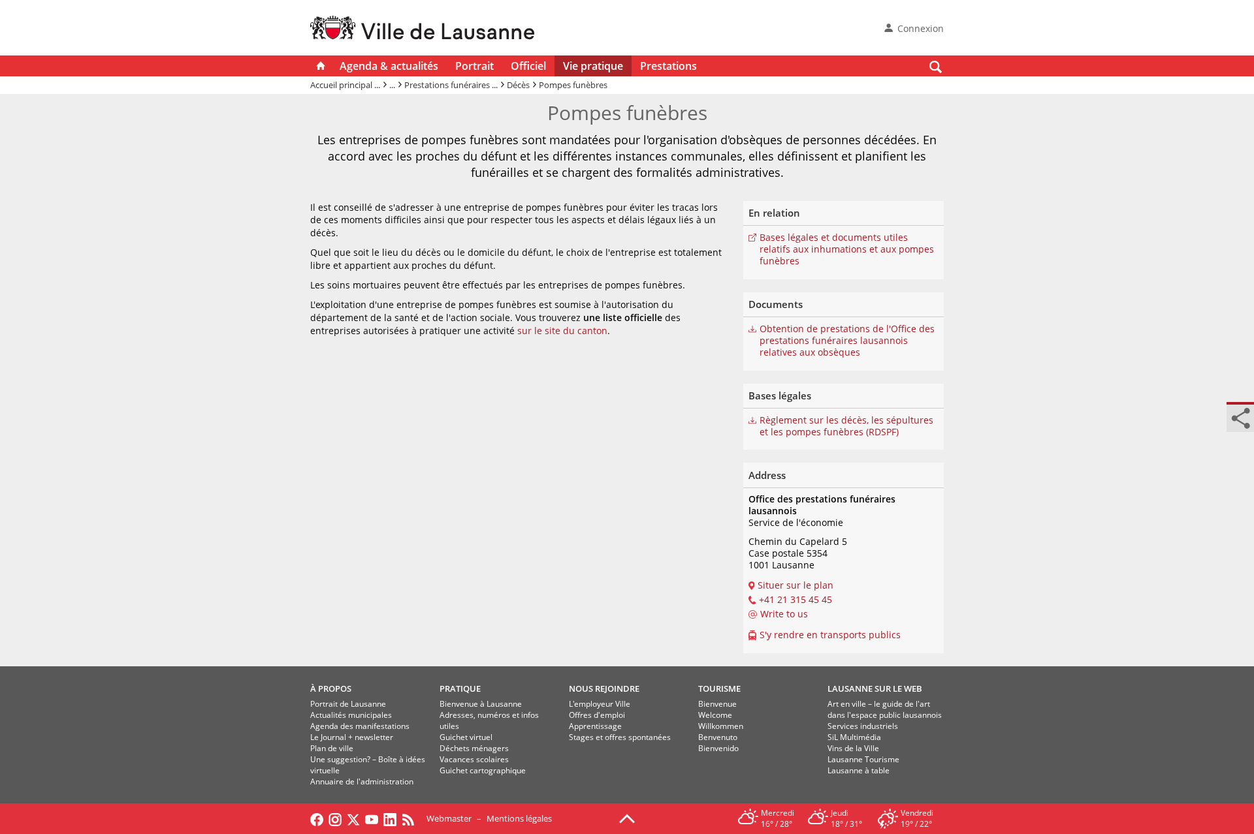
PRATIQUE (460, 688)
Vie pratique (593, 66)
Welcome (715, 714)
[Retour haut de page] (627, 818)
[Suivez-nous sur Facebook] (316, 818)
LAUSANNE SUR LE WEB (875, 688)
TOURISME (719, 688)
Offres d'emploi (597, 714)
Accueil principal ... (345, 85)
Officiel (528, 66)
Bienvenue (717, 703)
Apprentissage (595, 726)
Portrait (474, 66)
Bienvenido (718, 748)
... (392, 85)
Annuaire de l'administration (361, 781)
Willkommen (720, 726)
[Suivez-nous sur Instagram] (335, 818)
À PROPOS (330, 688)
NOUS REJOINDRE (604, 688)
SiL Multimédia (854, 737)
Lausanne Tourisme (863, 759)
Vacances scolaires (474, 759)
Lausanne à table (859, 770)
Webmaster (449, 818)
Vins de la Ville (853, 748)
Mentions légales (519, 818)
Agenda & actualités (389, 66)
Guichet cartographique (483, 770)
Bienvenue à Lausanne (481, 703)
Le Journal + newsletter (351, 737)
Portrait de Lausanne (348, 703)
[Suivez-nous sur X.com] (353, 818)
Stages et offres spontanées (620, 737)
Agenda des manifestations (360, 726)
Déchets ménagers (474, 748)
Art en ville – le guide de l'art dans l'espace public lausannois (885, 709)
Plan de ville (331, 748)
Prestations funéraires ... (451, 85)
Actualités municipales (351, 714)
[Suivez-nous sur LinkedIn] (389, 818)
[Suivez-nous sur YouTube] (371, 818)
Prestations (668, 66)
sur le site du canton (562, 330)
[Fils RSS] (411, 818)
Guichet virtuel (466, 737)
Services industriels (863, 726)
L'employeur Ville (599, 703)
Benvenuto (717, 737)
